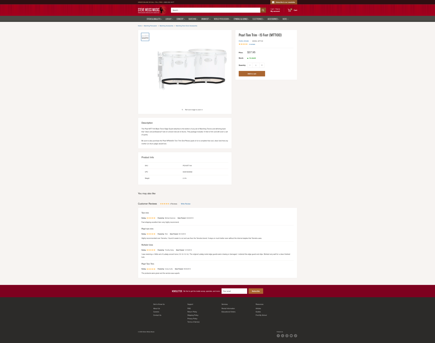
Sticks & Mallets (153, 18)
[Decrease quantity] (249, 65)
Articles (258, 308)
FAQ (189, 308)
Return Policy (192, 312)
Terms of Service (193, 322)
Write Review (185, 204)
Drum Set (205, 18)
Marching (192, 18)
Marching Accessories (166, 26)
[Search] (263, 10)
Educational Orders (228, 312)
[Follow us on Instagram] (287, 335)
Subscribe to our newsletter (285, 2)
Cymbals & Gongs (241, 18)
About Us (156, 308)
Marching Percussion (150, 26)
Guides (258, 312)
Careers (156, 312)
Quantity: (242, 65)
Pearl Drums (244, 41)
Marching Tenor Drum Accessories (186, 26)
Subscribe (256, 291)
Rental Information (228, 308)
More (285, 18)
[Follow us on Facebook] (278, 335)
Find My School (261, 315)
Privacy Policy (192, 318)
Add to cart (252, 73)
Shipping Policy (192, 315)
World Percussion (221, 18)
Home (140, 26)
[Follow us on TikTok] (295, 335)
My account (275, 11)
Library (168, 18)
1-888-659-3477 (168, 2)
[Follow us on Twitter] (282, 335)
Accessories (273, 18)
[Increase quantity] (262, 65)
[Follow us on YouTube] (291, 335)
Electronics (258, 18)
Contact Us (157, 315)
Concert (180, 18)
